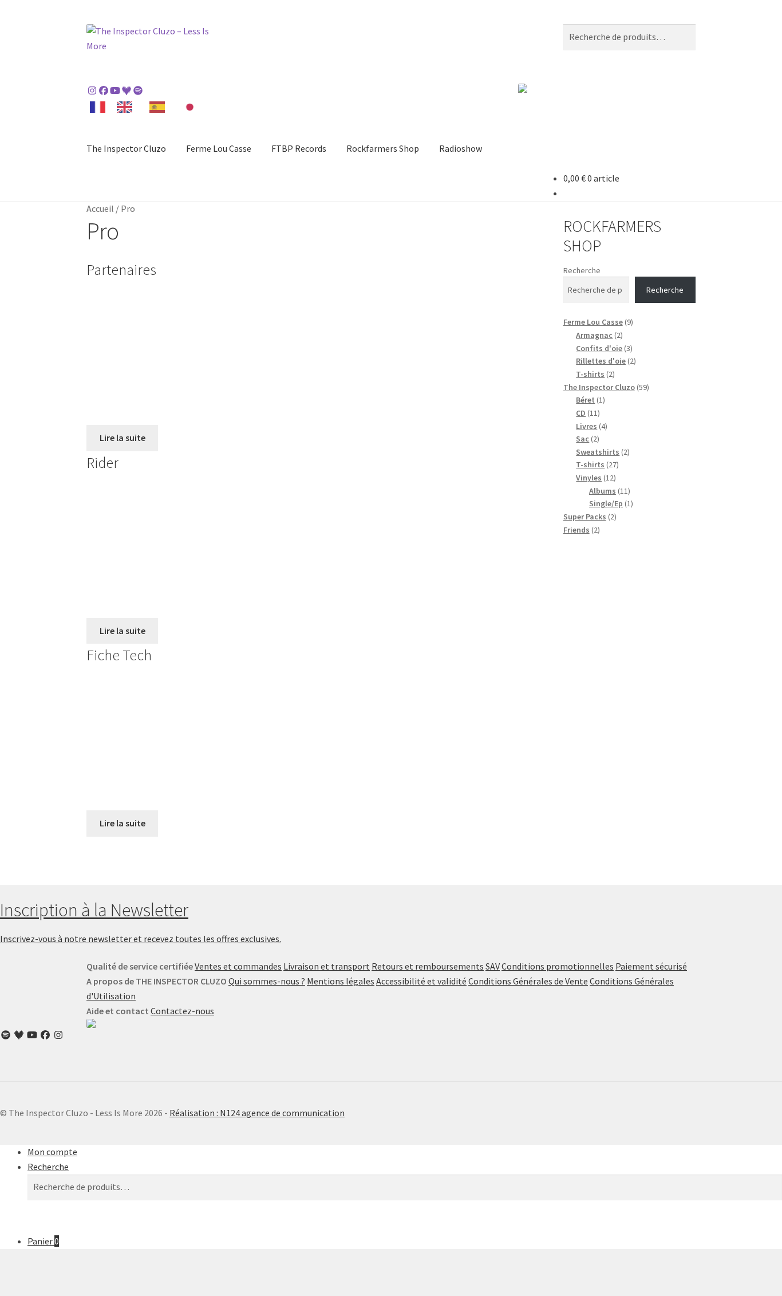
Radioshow (460, 148)
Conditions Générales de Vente (528, 981)
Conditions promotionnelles (557, 966)
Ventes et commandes (238, 966)
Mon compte (52, 1151)
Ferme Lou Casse (218, 148)
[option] (127, 107)
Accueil (100, 208)
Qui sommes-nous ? (266, 981)
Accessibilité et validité (421, 981)
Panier (43, 1241)
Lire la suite (122, 437)
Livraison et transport (326, 966)
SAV (492, 966)
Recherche (582, 270)
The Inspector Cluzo (126, 148)
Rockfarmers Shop (382, 148)
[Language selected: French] (147, 106)
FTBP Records (298, 148)
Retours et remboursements (428, 966)
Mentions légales (340, 981)
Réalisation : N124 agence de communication (257, 1112)
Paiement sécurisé (651, 966)
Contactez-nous (182, 1011)
